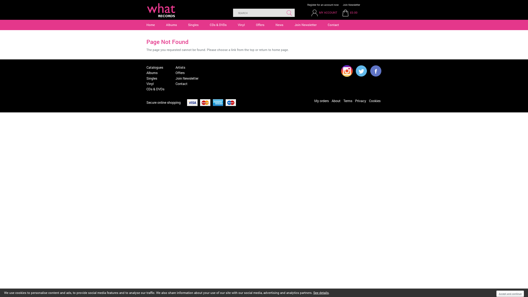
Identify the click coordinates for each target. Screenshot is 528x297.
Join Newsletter (351, 4)
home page (280, 50)
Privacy (360, 101)
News (279, 25)
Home (150, 25)
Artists (180, 67)
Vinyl (241, 25)
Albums (171, 25)
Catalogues (154, 67)
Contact (333, 25)
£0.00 (353, 12)
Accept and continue (510, 293)
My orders (321, 101)
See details (321, 293)
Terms (347, 101)
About (336, 101)
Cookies (375, 101)
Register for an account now (323, 4)
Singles (193, 25)
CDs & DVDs (218, 25)
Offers (260, 25)
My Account (328, 12)
